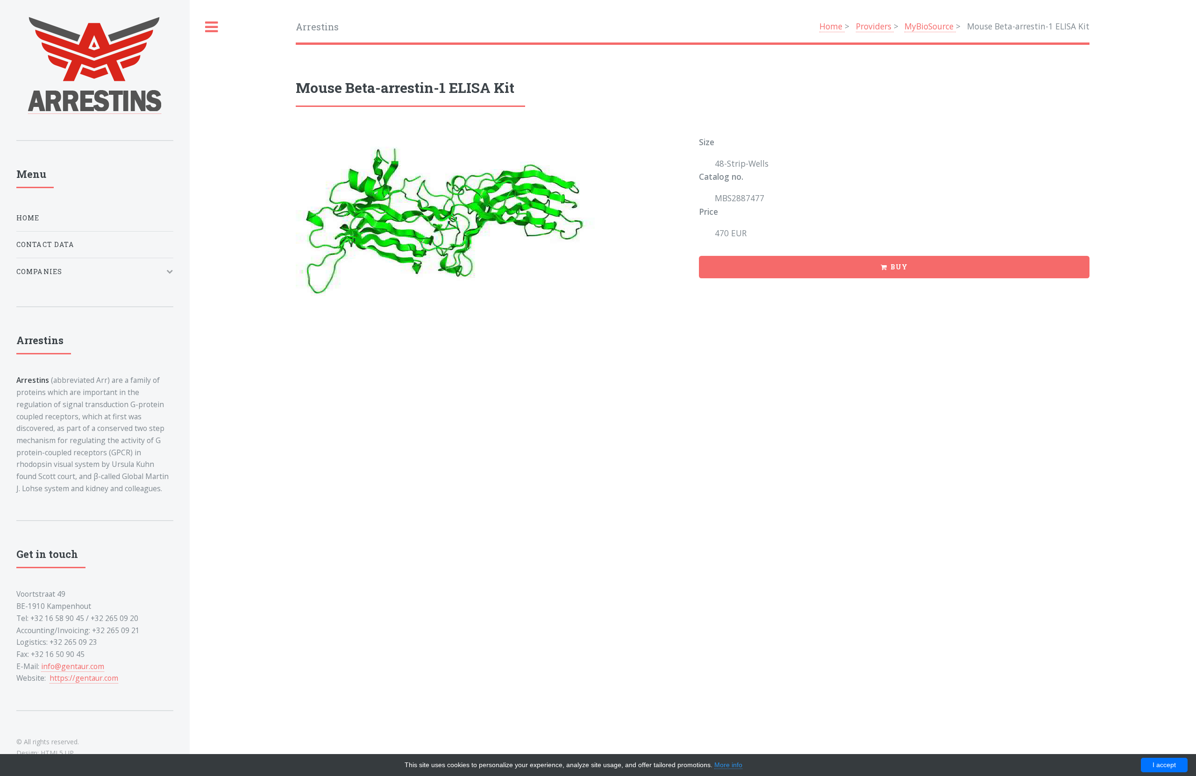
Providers (875, 26)
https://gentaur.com (84, 678)
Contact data (45, 244)
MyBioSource (930, 26)
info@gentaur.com (72, 666)
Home (832, 26)
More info (728, 765)
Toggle (212, 27)
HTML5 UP (57, 752)
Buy (899, 266)
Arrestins (317, 27)
